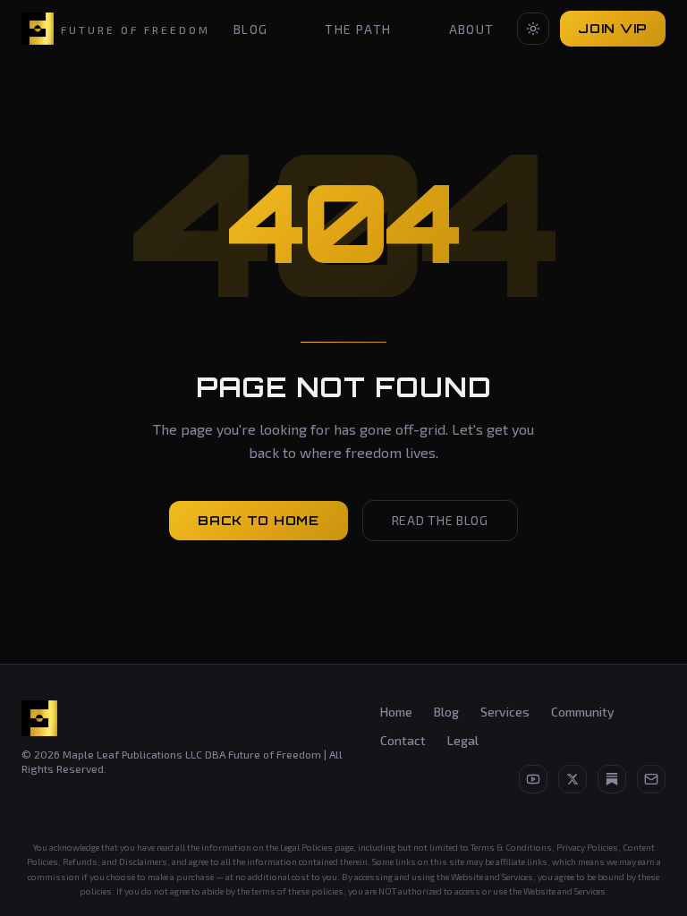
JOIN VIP (613, 28)
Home (396, 711)
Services (505, 711)
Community (583, 711)
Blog (250, 29)
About (472, 29)
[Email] (651, 779)
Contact (403, 740)
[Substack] (612, 779)
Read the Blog (440, 520)
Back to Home (258, 520)
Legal (463, 740)
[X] (572, 779)
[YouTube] (533, 779)
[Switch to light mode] (533, 29)
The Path (358, 29)
